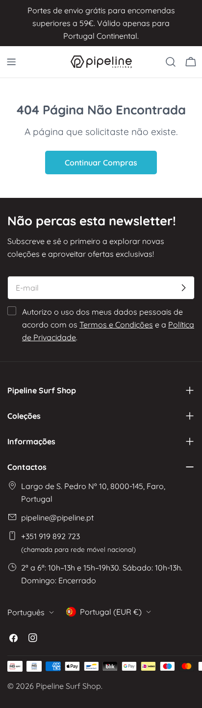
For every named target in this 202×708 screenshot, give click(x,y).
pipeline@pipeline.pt (57, 517)
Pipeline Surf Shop (68, 686)
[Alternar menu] (11, 62)
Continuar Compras (101, 162)
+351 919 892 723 (78, 542)
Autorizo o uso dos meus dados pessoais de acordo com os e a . (108, 324)
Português (26, 612)
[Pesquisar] (170, 62)
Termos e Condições (116, 324)
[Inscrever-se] (183, 287)
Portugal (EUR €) (111, 612)
